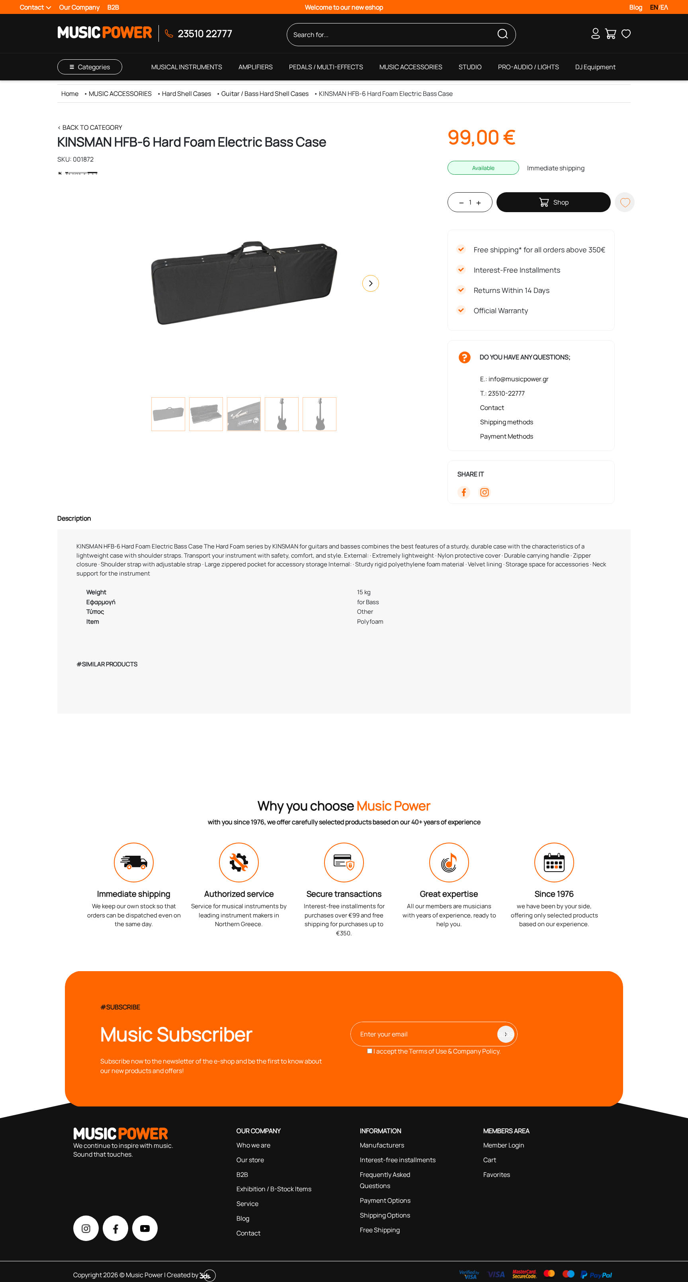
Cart (489, 1159)
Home (69, 93)
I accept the (436, 1051)
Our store (250, 1159)
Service (247, 1203)
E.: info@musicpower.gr (514, 379)
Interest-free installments (398, 1159)
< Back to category (89, 127)
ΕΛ (664, 7)
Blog (635, 7)
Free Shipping (380, 1229)
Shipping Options (385, 1215)
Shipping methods (506, 422)
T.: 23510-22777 (502, 393)
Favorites (496, 1174)
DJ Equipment (595, 66)
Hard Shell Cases (186, 93)
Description (74, 518)
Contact (492, 407)
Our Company (79, 7)
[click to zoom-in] (243, 283)
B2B (113, 7)
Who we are (253, 1145)
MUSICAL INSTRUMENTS (186, 66)
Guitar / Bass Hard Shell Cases (265, 93)
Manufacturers (382, 1145)
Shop (561, 202)
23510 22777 (205, 33)
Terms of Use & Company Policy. (455, 1051)
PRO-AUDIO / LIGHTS (528, 66)
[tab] (344, 518)
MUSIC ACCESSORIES (410, 66)
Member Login (503, 1145)
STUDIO (470, 66)
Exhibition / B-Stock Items (273, 1188)
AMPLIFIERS (255, 66)
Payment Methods (506, 436)
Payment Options (385, 1200)
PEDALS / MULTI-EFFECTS (326, 66)
